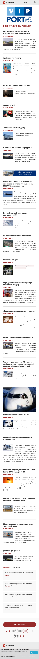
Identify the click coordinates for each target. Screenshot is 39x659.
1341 (16, 636)
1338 (19, 631)
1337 (14, 631)
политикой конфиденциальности (9, 656)
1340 (31, 631)
